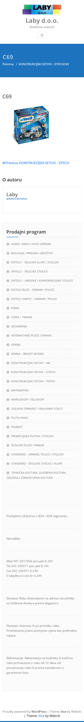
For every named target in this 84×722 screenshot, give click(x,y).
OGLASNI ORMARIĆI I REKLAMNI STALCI (37, 408)
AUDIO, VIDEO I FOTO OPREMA (31, 244)
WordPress (38, 711)
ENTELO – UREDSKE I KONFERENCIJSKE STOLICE (42, 280)
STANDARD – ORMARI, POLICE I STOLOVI (37, 454)
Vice (63, 711)
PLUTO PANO (19, 418)
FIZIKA (15, 308)
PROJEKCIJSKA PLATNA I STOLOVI (32, 436)
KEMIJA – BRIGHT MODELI (27, 354)
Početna (8, 64)
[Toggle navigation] (42, 35)
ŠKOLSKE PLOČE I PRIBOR (27, 445)
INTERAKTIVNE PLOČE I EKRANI (31, 335)
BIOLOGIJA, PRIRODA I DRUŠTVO (32, 253)
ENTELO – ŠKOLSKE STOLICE (29, 271)
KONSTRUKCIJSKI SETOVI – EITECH (33, 372)
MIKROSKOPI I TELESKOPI (27, 399)
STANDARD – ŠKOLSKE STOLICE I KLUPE (36, 463)
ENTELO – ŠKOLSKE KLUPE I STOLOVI (35, 262)
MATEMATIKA (20, 390)
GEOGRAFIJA (19, 326)
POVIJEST (17, 427)
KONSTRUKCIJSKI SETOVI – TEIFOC (33, 381)
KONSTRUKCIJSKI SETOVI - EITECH (41, 64)
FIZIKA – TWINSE (21, 317)
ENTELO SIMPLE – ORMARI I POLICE (34, 299)
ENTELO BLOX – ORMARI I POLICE (32, 290)
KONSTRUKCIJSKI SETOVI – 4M (30, 363)
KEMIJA (15, 344)
